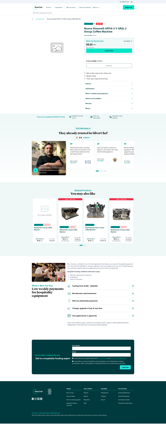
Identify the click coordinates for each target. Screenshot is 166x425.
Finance (48, 7)
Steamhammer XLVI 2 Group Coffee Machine (94, 229)
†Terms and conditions (44, 413)
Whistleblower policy (55, 413)
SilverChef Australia (123, 396)
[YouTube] (38, 399)
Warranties (87, 400)
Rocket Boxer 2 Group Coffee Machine (120, 231)
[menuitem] (49, 7)
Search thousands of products (43, 13)
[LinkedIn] (41, 399)
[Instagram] (36, 399)
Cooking (103, 396)
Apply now (128, 7)
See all (103, 400)
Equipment (58, 7)
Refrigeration (104, 393)
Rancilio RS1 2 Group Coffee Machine (43, 229)
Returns (86, 396)
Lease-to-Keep (70, 396)
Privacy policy (35, 413)
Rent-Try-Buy (39, 239)
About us (95, 7)
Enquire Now (109, 51)
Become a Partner (85, 7)
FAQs (85, 403)
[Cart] (132, 1)
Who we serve (70, 7)
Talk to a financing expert (73, 400)
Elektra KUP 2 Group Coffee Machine (68, 231)
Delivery (86, 393)
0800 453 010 (125, 2)
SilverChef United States (125, 403)
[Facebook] (33, 399)
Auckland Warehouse (124, 393)
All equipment (40, 19)
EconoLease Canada (124, 400)
